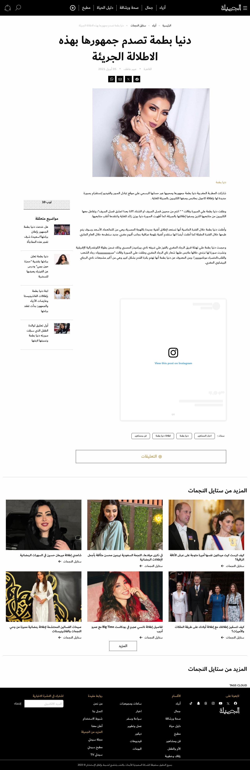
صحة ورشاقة (129, 8)
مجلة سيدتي (95, 739)
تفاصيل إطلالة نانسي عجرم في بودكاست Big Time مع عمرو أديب (127, 629)
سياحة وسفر (134, 718)
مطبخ (86, 8)
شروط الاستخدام (93, 718)
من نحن (98, 703)
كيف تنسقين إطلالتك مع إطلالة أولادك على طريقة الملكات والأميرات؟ (209, 629)
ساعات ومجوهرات (131, 703)
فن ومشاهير (141, 436)
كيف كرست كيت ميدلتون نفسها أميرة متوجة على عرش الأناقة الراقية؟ (207, 557)
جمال (149, 8)
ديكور (138, 733)
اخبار (139, 711)
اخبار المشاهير (205, 436)
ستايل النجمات (138, 25)
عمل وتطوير (135, 726)
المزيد (123, 646)
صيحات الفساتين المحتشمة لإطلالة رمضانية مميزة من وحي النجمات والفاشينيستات (45, 629)
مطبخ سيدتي (95, 747)
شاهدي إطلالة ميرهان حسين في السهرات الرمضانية (50, 555)
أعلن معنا (97, 726)
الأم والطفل (174, 748)
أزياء (163, 8)
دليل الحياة (105, 8)
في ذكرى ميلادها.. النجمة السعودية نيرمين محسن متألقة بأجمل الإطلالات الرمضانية (125, 557)
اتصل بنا (97, 711)
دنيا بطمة (184, 436)
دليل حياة (175, 726)
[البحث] (18, 7)
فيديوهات (136, 741)
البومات (137, 748)
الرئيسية (166, 25)
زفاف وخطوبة (173, 756)
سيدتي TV (96, 754)
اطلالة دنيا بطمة (163, 436)
